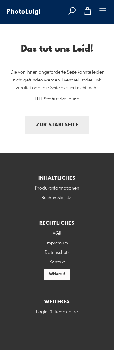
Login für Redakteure (57, 312)
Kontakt (57, 262)
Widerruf (57, 274)
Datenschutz (57, 252)
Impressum (57, 243)
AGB (57, 233)
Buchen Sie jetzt (57, 198)
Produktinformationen (57, 188)
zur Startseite (57, 125)
